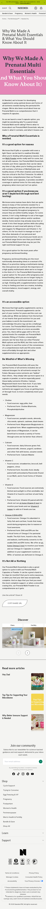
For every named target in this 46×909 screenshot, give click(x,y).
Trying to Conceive (11, 790)
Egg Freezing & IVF (10, 795)
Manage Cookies (12, 877)
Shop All (6, 826)
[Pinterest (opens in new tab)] (27, 774)
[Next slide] (27, 653)
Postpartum (8, 804)
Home (4, 18)
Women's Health (31, 13)
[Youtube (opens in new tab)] (32, 774)
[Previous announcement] (2, 2)
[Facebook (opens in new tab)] (13, 774)
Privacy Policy (34, 873)
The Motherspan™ (13, 18)
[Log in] (35, 8)
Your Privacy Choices (32, 881)
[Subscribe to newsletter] (40, 761)
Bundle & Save (7, 13)
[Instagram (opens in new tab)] (23, 774)
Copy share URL (15, 603)
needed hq (25, 18)
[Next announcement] (44, 2)
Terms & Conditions (12, 873)
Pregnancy (19, 13)
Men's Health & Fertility (12, 817)
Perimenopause (9, 813)
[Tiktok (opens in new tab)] (18, 774)
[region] (23, 2)
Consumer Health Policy (33, 877)
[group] (12, 635)
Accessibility (12, 881)
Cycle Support (9, 786)
